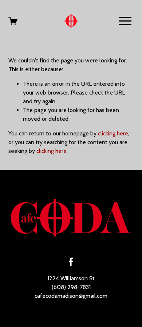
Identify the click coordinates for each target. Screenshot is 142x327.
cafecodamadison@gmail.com (71, 295)
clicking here (113, 133)
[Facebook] (71, 261)
